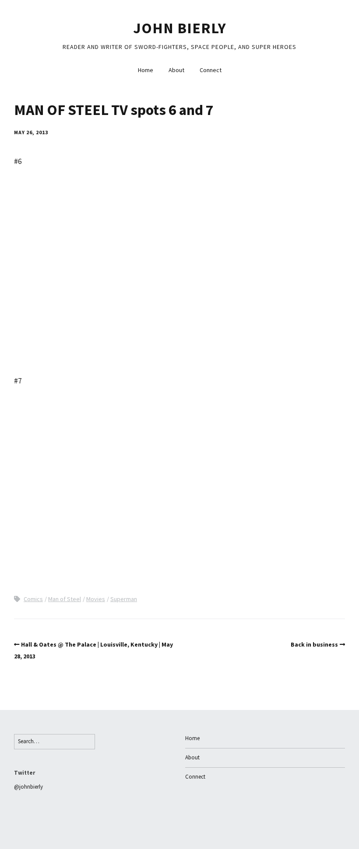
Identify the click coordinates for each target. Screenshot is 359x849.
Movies (95, 599)
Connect (211, 70)
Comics (33, 599)
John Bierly (179, 28)
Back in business (314, 644)
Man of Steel (64, 599)
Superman (123, 599)
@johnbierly (28, 786)
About (176, 70)
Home (145, 70)
